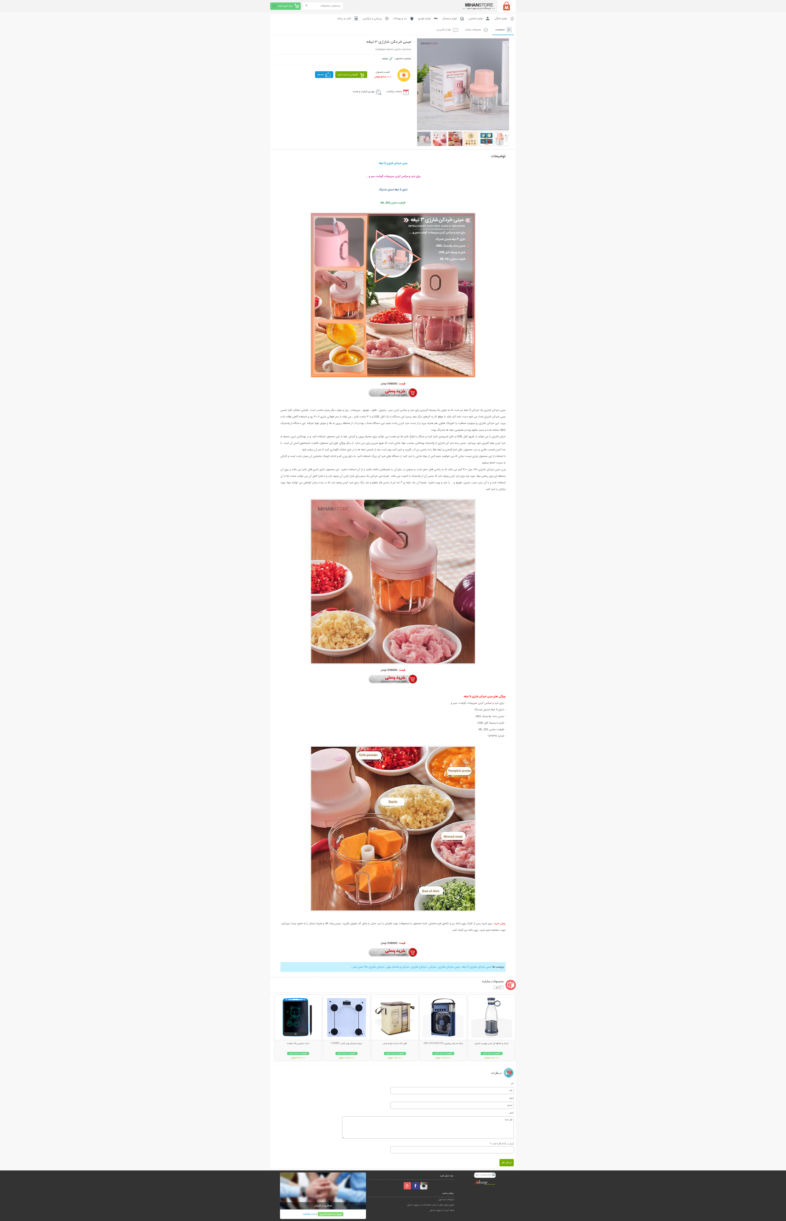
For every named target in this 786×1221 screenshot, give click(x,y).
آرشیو (498, 987)
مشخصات (500, 29)
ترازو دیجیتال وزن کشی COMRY (346, 1043)
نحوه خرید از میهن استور (441, 1210)
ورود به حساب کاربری (330, 1214)
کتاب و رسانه (344, 18)
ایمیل (511, 1098)
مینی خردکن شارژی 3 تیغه (476, 967)
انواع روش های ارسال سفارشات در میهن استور (430, 1205)
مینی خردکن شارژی (449, 967)
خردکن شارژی (419, 967)
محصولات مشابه (473, 29)
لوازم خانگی (500, 18)
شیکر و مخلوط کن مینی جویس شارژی (491, 1043)
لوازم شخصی (476, 18)
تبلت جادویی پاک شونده (298, 1043)
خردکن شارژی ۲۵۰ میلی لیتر (368, 967)
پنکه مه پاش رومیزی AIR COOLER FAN (443, 1043)
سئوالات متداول (446, 1199)
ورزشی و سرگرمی (372, 18)
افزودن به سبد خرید (347, 74)
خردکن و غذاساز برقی (397, 967)
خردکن (432, 967)
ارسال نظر (506, 1162)
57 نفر (320, 74)
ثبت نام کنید (309, 1214)
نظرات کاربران (444, 29)
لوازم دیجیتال (449, 18)
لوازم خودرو (424, 18)
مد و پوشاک (400, 18)
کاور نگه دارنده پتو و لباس (395, 1043)
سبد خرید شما (285, 6)
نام (512, 1083)
